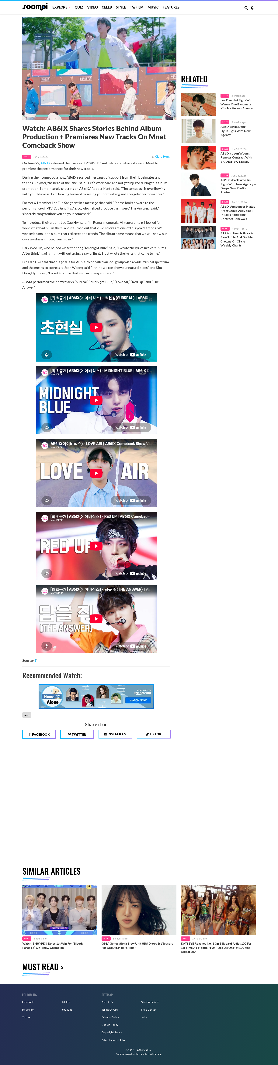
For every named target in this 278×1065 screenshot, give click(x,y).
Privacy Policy (110, 1017)
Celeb (107, 7)
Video (92, 7)
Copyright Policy (112, 1032)
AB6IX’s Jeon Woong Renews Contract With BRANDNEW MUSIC (236, 157)
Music (153, 7)
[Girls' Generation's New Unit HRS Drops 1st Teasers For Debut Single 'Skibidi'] (139, 910)
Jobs (144, 1017)
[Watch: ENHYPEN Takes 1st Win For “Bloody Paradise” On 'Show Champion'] (59, 910)
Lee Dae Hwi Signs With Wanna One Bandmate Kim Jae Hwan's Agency (237, 104)
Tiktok (155, 734)
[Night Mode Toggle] (252, 8)
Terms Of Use (110, 1009)
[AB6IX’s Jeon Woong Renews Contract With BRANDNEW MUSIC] (198, 158)
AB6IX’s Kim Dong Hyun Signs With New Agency (236, 131)
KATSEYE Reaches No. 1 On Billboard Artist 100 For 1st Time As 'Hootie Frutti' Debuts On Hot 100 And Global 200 (216, 947)
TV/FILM (137, 7)
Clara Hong (162, 156)
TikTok (66, 1002)
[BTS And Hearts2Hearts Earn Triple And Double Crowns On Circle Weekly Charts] (198, 237)
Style (121, 7)
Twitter (78, 734)
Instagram (117, 734)
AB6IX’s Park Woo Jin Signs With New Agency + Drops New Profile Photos (238, 186)
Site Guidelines (150, 1002)
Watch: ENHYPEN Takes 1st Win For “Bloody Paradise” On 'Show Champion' (53, 945)
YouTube (67, 1009)
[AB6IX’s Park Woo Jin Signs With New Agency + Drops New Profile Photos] (198, 184)
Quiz (79, 7)
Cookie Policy (110, 1024)
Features (171, 7)
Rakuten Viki (147, 1054)
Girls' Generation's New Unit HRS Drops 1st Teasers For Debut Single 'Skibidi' (137, 945)
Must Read (40, 966)
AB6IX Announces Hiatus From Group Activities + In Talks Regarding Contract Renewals (238, 213)
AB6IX (45, 163)
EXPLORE (59, 7)
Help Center (148, 1009)
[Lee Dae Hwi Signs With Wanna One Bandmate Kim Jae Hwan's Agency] (198, 104)
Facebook (41, 734)
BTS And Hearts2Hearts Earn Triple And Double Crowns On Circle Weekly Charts (237, 239)
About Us (107, 1002)
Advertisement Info (113, 1039)
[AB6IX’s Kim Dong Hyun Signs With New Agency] (198, 131)
